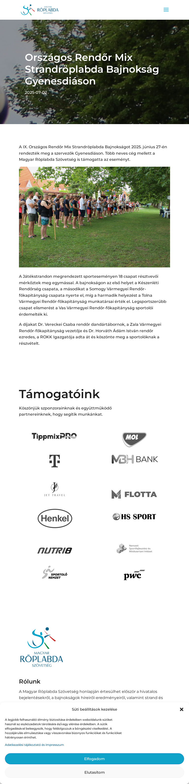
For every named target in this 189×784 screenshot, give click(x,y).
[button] (181, 709)
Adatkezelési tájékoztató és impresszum (34, 745)
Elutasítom (94, 772)
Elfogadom (94, 758)
